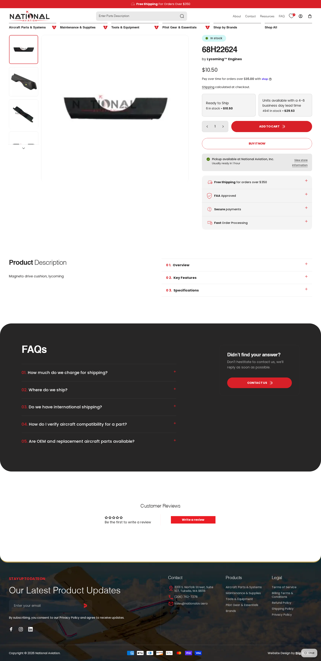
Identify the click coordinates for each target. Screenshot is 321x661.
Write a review (193, 520)
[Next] (179, 116)
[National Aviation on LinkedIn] (30, 629)
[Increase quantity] (224, 126)
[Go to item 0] (23, 49)
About (237, 16)
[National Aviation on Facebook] (11, 629)
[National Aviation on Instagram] (21, 629)
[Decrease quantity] (206, 126)
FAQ (282, 16)
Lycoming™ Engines (224, 59)
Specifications (182, 290)
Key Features (181, 277)
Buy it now (257, 143)
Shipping (208, 87)
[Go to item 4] (23, 146)
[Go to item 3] (23, 114)
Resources (267, 16)
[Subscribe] (85, 605)
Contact (250, 16)
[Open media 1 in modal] (115, 108)
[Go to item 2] (23, 82)
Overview (177, 265)
